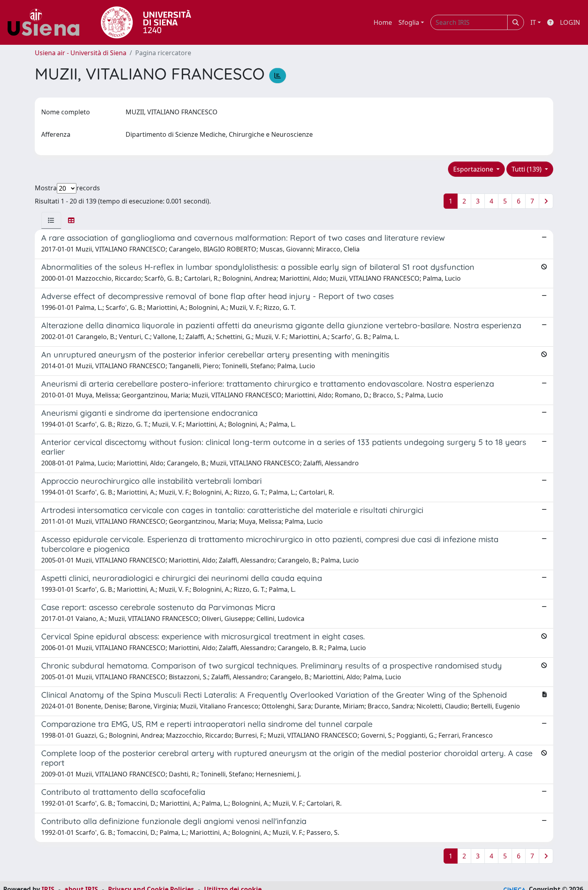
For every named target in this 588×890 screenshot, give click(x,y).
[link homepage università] (146, 22)
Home (383, 22)
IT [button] (533, 22)
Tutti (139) (527, 169)
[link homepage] (46, 22)
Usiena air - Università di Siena (80, 52)
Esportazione (474, 169)
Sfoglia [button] (408, 22)
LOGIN (570, 22)
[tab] (51, 220)
